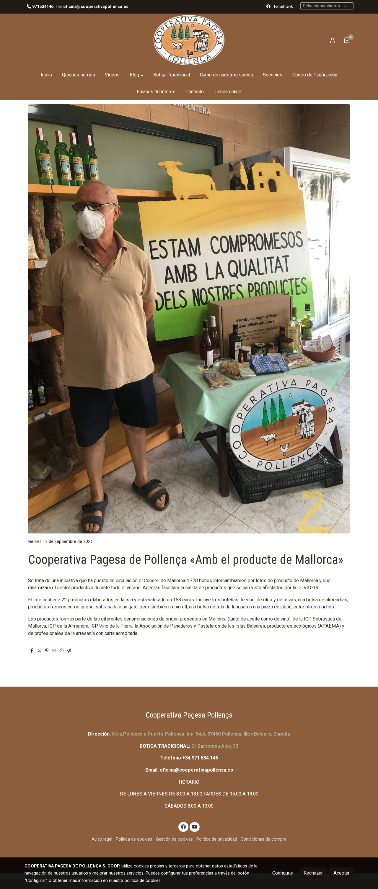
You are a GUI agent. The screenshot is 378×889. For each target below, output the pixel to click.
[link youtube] (195, 826)
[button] (136, 75)
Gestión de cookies (174, 839)
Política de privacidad (216, 839)
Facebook (283, 6)
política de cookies (143, 880)
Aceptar (341, 873)
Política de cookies (134, 839)
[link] (189, 40)
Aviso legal (102, 839)
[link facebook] (183, 826)
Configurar (282, 873)
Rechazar (313, 873)
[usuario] (332, 40)
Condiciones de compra (263, 839)
